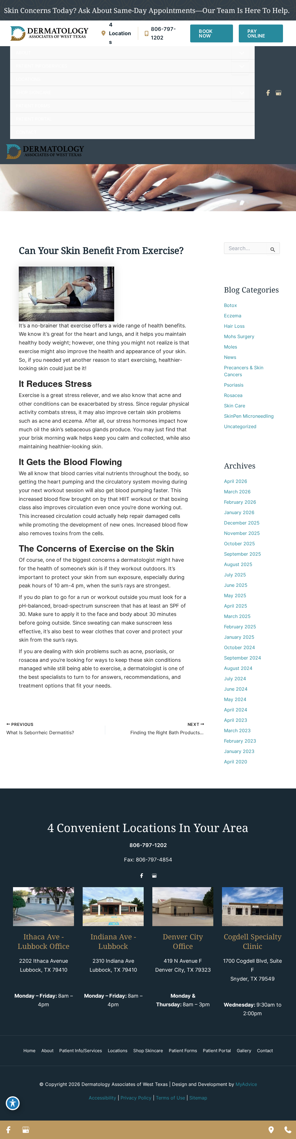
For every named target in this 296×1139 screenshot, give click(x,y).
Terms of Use (170, 1098)
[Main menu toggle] (283, 151)
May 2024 (235, 699)
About (47, 1050)
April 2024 (235, 710)
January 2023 (239, 751)
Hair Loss (234, 326)
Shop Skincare (148, 1050)
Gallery (244, 1050)
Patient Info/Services (80, 1050)
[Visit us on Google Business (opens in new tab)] (278, 92)
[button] (211, 33)
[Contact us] (288, 1130)
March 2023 (237, 730)
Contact (265, 1050)
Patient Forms (183, 1050)
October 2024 (239, 647)
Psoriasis (233, 385)
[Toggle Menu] (240, 53)
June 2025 (235, 585)
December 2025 (242, 523)
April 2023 (235, 720)
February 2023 (240, 741)
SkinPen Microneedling (249, 416)
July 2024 (235, 678)
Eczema (232, 316)
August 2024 (238, 668)
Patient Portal (217, 1050)
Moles (230, 347)
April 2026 (235, 481)
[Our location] (271, 1130)
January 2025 (239, 637)
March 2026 (237, 491)
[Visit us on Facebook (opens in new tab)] (268, 92)
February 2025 (240, 627)
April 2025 (235, 606)
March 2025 (237, 616)
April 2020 (235, 762)
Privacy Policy (136, 1098)
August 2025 (238, 564)
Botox (230, 305)
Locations (117, 1050)
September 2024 (242, 658)
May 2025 (235, 595)
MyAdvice (246, 1084)
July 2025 (235, 575)
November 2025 (242, 533)
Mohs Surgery (239, 336)
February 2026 (240, 502)
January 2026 (239, 512)
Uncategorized (240, 426)
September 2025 (242, 554)
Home (29, 1050)
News (230, 357)
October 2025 (239, 543)
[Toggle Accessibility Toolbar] (13, 1103)
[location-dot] (103, 33)
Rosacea (233, 395)
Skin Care (234, 406)
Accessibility (102, 1098)
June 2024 (235, 689)
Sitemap (198, 1098)
